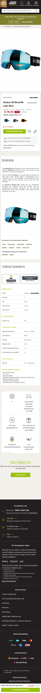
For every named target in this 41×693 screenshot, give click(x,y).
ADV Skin (29, 244)
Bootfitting (6, 612)
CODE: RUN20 (13, 22)
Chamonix (14, 561)
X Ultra (18, 247)
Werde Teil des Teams (10, 625)
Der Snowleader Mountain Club (13, 599)
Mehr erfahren (7, 147)
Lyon (21, 561)
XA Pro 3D (26, 247)
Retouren (5, 607)
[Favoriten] (29, 131)
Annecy (5, 561)
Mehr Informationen (9, 581)
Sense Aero (11, 244)
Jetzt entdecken (27, 22)
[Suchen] (38, 9)
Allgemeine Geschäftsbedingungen (19, 681)
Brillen (12, 254)
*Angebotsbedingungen (19, 677)
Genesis (11, 247)
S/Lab (4, 244)
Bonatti (4, 247)
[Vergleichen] (35, 131)
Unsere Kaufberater (9, 594)
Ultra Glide (20, 244)
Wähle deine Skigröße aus (11, 616)
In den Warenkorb (14, 131)
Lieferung (5, 603)
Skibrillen (8, 26)
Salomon (7, 97)
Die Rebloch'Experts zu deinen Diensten (16, 621)
